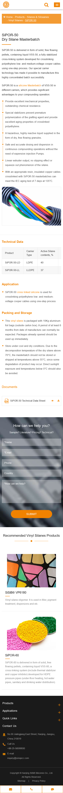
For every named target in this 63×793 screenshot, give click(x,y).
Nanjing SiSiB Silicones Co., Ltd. (37, 773)
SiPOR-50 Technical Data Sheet (27, 400)
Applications (9, 710)
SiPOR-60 (12, 655)
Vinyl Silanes (15, 20)
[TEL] (31, 789)
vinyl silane (17, 320)
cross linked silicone (28, 292)
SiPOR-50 (30, 20)
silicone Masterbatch (30, 85)
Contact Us (9, 725)
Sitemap (21, 781)
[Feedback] (52, 789)
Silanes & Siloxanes (38, 17)
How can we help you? (31, 426)
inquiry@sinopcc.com (18, 758)
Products (20, 17)
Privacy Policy (38, 781)
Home (9, 17)
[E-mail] (10, 789)
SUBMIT (31, 514)
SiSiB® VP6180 (15, 592)
